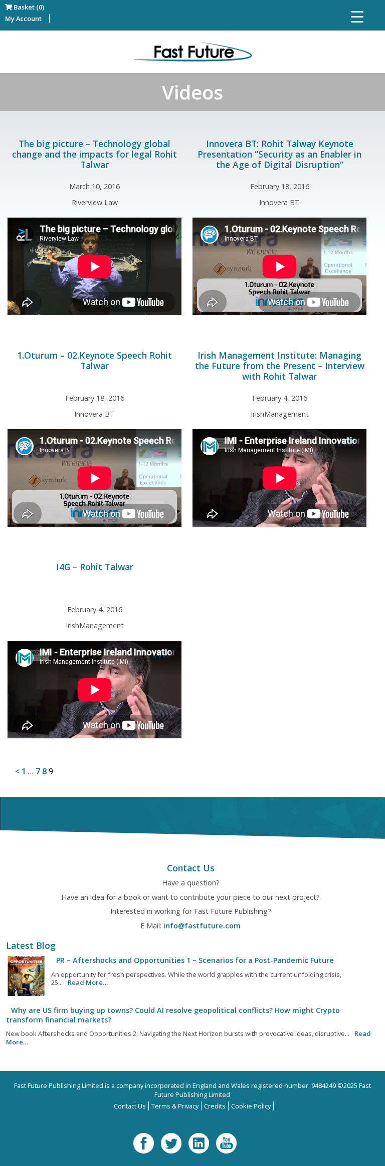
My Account (23, 18)
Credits (215, 1105)
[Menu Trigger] (357, 16)
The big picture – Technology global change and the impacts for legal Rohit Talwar (94, 154)
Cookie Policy (251, 1105)
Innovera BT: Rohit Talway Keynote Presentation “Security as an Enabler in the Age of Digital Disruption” (279, 154)
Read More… (88, 982)
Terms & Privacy (175, 1105)
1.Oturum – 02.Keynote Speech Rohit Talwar (94, 360)
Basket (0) (28, 7)
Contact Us (130, 1105)
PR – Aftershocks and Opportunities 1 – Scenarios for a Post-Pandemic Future (195, 960)
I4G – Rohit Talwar (94, 567)
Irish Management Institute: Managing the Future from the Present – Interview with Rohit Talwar (279, 365)
